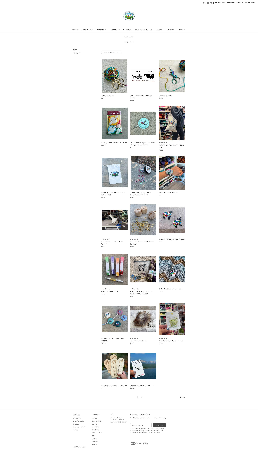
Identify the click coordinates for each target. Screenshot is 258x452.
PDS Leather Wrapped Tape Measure (112, 340)
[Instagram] (204, 3)
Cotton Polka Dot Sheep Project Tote (171, 146)
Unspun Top (113, 29)
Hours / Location (78, 421)
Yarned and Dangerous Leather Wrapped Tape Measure (142, 144)
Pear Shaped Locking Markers (171, 341)
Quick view (113, 72)
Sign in (239, 2)
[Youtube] (211, 3)
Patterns (170, 29)
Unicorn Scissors (165, 96)
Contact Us (76, 418)
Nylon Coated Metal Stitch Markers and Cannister (140, 193)
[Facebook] (208, 3)
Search (217, 2)
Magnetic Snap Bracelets (169, 192)
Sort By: (105, 52)
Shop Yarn (100, 29)
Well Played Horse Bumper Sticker (141, 97)
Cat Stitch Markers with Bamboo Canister (143, 243)
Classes (75, 29)
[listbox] (114, 52)
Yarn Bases (127, 29)
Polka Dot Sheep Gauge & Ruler (114, 386)
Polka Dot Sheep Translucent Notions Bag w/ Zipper (141, 292)
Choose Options (114, 79)
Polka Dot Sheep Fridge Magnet (171, 239)
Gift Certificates (228, 2)
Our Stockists (87, 29)
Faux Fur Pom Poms (138, 341)
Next (182, 397)
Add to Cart (143, 79)
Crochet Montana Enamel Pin (141, 386)
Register (247, 2)
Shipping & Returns (79, 427)
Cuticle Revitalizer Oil (109, 291)
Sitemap (75, 430)
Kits (151, 29)
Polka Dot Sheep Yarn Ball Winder (111, 243)
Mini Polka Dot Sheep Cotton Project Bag (112, 193)
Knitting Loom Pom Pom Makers (114, 143)
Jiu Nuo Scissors (107, 96)
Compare (114, 76)
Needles (182, 29)
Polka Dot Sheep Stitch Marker (171, 289)
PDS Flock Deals (141, 29)
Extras (159, 29)
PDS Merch (76, 53)
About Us (76, 424)
